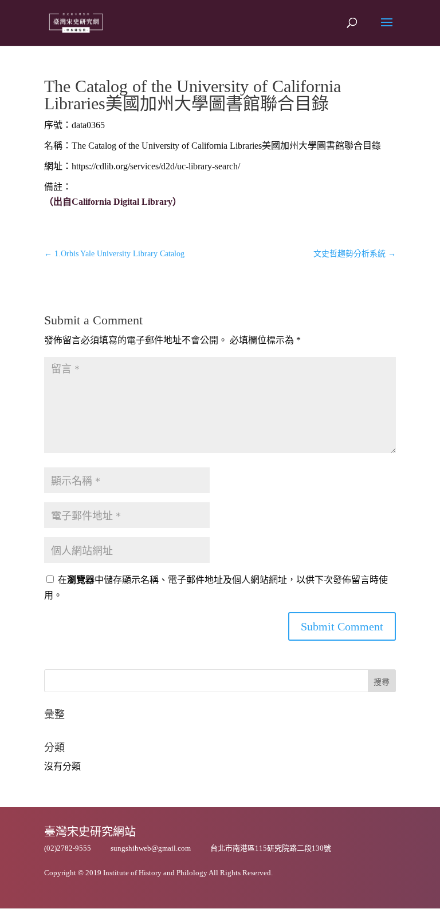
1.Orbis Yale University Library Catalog (114, 253)
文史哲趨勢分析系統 (354, 253)
